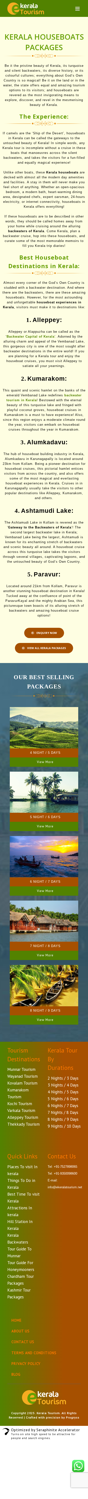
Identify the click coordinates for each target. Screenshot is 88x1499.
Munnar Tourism (21, 1069)
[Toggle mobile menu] (78, 8)
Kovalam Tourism (22, 1083)
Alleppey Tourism (22, 1117)
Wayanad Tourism (22, 1076)
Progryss (72, 1417)
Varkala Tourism (21, 1110)
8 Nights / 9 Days (63, 1119)
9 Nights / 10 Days (64, 1126)
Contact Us (22, 1341)
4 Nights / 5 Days (63, 1092)
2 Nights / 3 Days (63, 1078)
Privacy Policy (26, 1363)
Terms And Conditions (33, 1352)
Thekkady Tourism (23, 1124)
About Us (20, 1331)
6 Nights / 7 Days (63, 1105)
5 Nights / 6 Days (63, 1098)
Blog (16, 1374)
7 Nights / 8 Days (63, 1112)
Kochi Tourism (19, 1103)
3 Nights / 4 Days (63, 1085)
